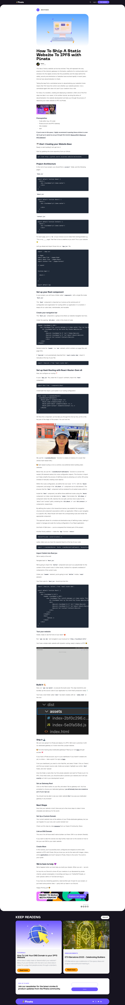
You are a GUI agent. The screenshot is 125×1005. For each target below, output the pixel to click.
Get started (103, 2)
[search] (90, 2)
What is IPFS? (75, 135)
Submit (84, 989)
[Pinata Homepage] (27, 1001)
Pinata (42, 63)
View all (105, 917)
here (63, 759)
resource (57, 826)
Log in (95, 2)
